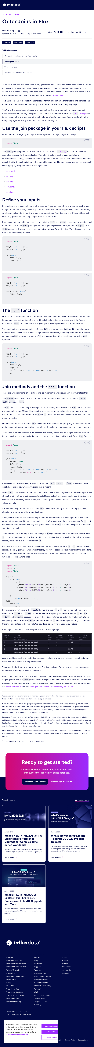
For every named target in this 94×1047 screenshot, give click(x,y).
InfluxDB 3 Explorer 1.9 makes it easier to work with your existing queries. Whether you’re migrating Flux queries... (23, 911)
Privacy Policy (22, 1034)
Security (59, 1040)
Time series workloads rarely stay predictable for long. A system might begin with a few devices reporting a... (23, 850)
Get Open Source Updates (35, 781)
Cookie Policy (70, 1040)
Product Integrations (42, 995)
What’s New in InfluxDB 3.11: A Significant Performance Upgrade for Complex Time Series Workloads (23, 840)
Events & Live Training (42, 976)
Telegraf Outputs (40, 1001)
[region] (31, 1031)
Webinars (37, 970)
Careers (65, 960)
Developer (30, 42)
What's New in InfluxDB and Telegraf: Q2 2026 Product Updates (68, 839)
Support (37, 967)
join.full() (9, 176)
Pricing (8, 982)
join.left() (9, 181)
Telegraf (37, 989)
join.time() (10, 192)
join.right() (10, 186)
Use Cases (18, 42)
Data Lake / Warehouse (15, 976)
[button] (89, 5)
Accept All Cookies (51, 1026)
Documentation (40, 973)
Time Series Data (12, 989)
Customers (38, 963)
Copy (87, 141)
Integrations (10, 973)
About (64, 957)
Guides (37, 957)
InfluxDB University (41, 979)
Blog (36, 960)
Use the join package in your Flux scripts (20, 56)
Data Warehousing (13, 998)
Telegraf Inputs (39, 998)
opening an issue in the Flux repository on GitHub (50, 686)
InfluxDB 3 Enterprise (14, 960)
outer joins (58, 95)
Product (6, 42)
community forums (14, 686)
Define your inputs (11, 61)
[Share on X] (55, 32)
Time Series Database (14, 992)
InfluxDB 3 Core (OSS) (42, 986)
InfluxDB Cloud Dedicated (16, 967)
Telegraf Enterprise (13, 970)
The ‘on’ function (11, 67)
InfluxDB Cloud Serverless (16, 963)
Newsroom (66, 967)
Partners (65, 963)
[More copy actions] (85, 32)
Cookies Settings (51, 1037)
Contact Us (66, 970)
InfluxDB (9, 957)
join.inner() (10, 171)
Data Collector (11, 979)
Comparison (83, 1040)
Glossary (37, 1004)
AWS (36, 992)
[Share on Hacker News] (61, 32)
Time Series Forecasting (15, 995)
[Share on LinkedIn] (58, 32)
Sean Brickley (8, 31)
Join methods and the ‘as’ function (18, 72)
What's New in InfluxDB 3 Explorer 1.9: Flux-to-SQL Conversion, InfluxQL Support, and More (23, 899)
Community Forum (41, 982)
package (80, 113)
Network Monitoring (13, 1001)
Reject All (51, 1032)
